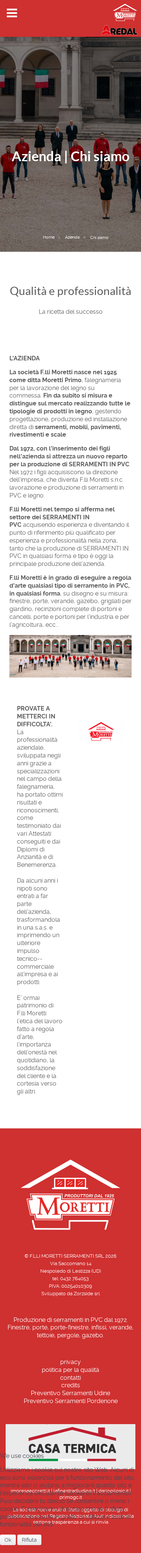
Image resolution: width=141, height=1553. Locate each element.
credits (70, 1385)
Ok (8, 1540)
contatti (70, 1377)
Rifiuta (29, 1540)
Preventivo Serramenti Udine (70, 1393)
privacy (70, 1361)
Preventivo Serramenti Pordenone (71, 1401)
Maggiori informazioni (70, 1548)
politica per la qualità (70, 1369)
